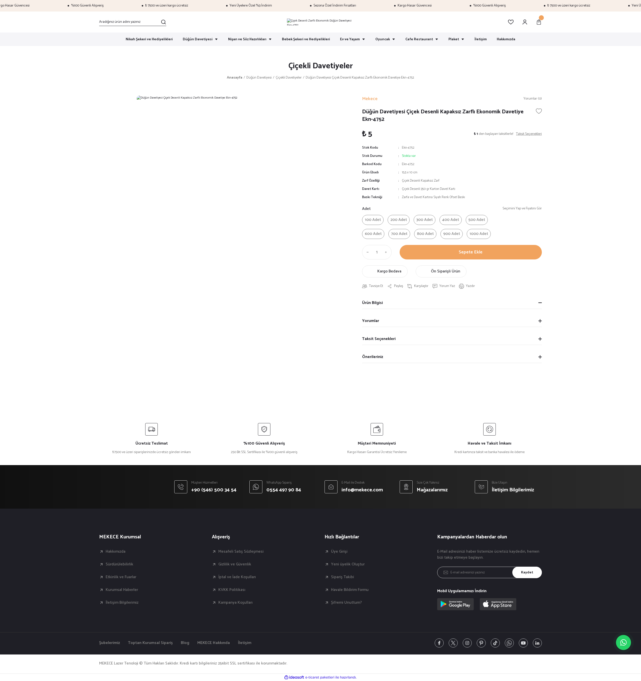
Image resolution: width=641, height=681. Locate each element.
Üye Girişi (339, 552)
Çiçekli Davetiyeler (320, 66)
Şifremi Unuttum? (346, 603)
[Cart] (539, 22)
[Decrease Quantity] (366, 252)
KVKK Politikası (231, 590)
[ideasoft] (294, 677)
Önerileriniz (372, 357)
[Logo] (320, 22)
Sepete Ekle (471, 252)
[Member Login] (525, 22)
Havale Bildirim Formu (350, 590)
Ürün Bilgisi (372, 302)
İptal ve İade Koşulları (237, 577)
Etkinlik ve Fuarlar (121, 577)
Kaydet (527, 572)
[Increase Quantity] (387, 252)
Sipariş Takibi (342, 577)
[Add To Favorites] (539, 111)
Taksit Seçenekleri (379, 338)
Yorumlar (370, 320)
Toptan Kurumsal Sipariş (150, 643)
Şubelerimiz (109, 643)
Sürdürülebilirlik (119, 564)
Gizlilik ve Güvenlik (234, 564)
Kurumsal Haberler (122, 590)
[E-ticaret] (320, 677)
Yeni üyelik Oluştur (348, 564)
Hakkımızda (115, 552)
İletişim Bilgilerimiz (122, 603)
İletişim (244, 643)
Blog (185, 643)
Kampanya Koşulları (235, 603)
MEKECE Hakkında (213, 643)
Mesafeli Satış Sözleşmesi (241, 552)
